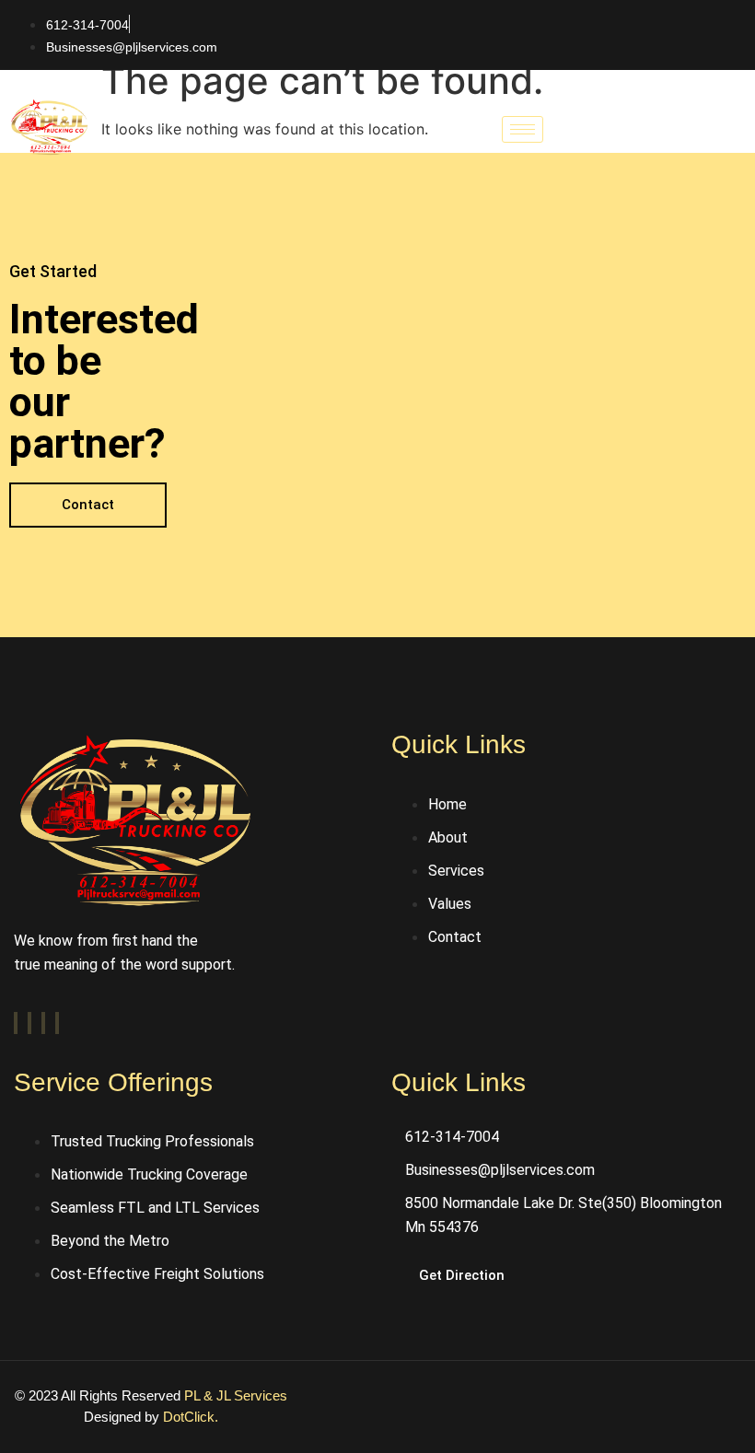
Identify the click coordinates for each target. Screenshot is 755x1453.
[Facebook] (15, 1023)
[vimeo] (43, 1023)
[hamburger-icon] (522, 129)
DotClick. (190, 1416)
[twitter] (29, 1023)
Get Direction (462, 1275)
